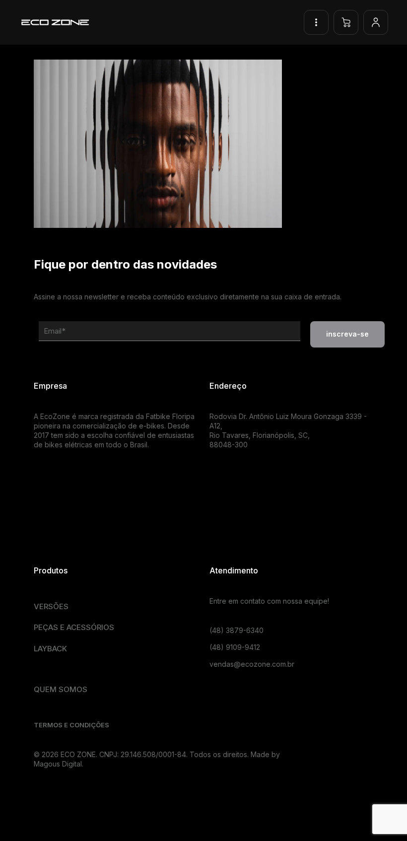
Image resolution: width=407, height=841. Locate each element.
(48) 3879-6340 (236, 630)
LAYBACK (50, 648)
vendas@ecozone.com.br (251, 664)
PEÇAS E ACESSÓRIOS (74, 627)
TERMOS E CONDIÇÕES (71, 725)
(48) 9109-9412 (234, 647)
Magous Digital (58, 764)
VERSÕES (51, 606)
